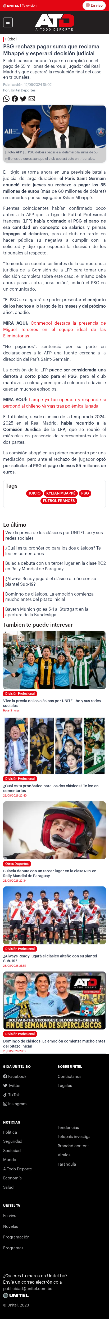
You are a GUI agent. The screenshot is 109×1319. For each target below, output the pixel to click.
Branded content (73, 1146)
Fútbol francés (59, 501)
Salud (8, 1188)
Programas (13, 1248)
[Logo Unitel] (54, 22)
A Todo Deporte (17, 1169)
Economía (12, 1178)
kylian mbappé (60, 493)
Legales (65, 1086)
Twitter (14, 1086)
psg (85, 493)
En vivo (96, 5)
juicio (34, 493)
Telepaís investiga (74, 1137)
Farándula (67, 1164)
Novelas (10, 1227)
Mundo (9, 1160)
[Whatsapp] (6, 98)
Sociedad (12, 1151)
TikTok (13, 1095)
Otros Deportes (17, 863)
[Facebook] (15, 98)
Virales (64, 1155)
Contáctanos (69, 1077)
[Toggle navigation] (8, 22)
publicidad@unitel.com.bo (27, 1289)
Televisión (29, 5)
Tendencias (68, 1128)
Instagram (17, 1104)
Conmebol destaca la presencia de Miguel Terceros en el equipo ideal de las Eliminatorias (54, 329)
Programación (16, 1237)
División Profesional (20, 693)
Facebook (16, 1077)
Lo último (14, 525)
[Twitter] (23, 98)
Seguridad (12, 1142)
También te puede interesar (38, 625)
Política (10, 1132)
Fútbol (11, 39)
